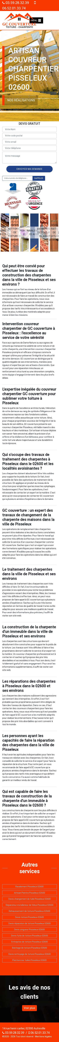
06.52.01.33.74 (40, 1033)
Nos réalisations (21, 100)
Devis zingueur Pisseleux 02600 (29, 929)
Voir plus (29, 1008)
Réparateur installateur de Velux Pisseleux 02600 (29, 905)
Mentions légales (43, 1036)
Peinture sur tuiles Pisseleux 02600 (29, 960)
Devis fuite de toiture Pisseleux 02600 (29, 935)
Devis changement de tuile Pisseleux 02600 (29, 899)
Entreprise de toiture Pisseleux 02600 (29, 942)
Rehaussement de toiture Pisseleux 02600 (29, 911)
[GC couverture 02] (19, 20)
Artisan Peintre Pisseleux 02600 (29, 893)
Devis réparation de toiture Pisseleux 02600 (29, 923)
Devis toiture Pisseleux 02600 (29, 917)
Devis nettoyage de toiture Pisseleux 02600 (29, 954)
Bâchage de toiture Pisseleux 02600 (29, 948)
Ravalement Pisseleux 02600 (29, 886)
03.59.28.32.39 (17, 3)
